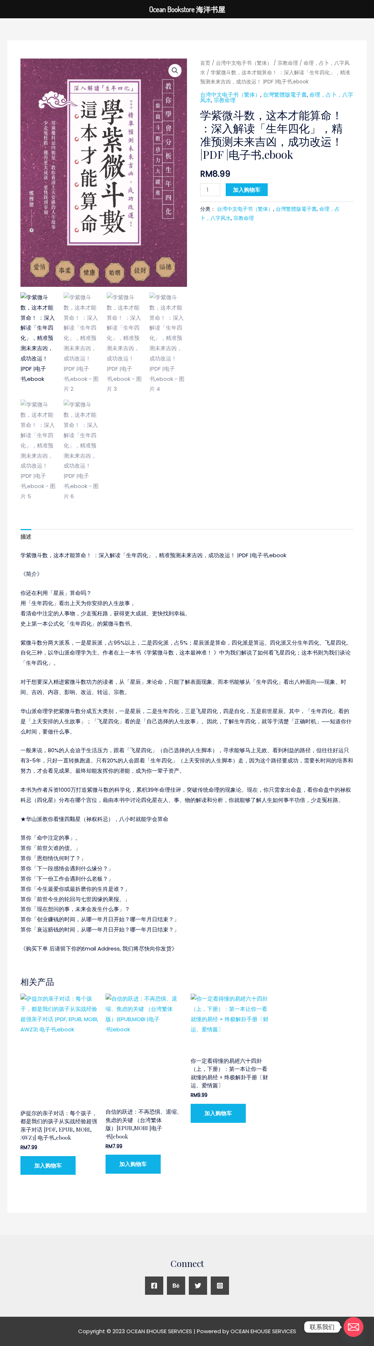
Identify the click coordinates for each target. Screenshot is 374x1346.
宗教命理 (288, 63)
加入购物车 (246, 190)
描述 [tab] (25, 536)
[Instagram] (220, 1285)
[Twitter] (198, 1285)
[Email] (353, 1327)
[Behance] (176, 1285)
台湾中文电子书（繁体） (244, 63)
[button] (175, 70)
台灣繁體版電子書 (285, 94)
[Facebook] (154, 1285)
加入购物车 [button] (48, 1165)
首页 (205, 63)
